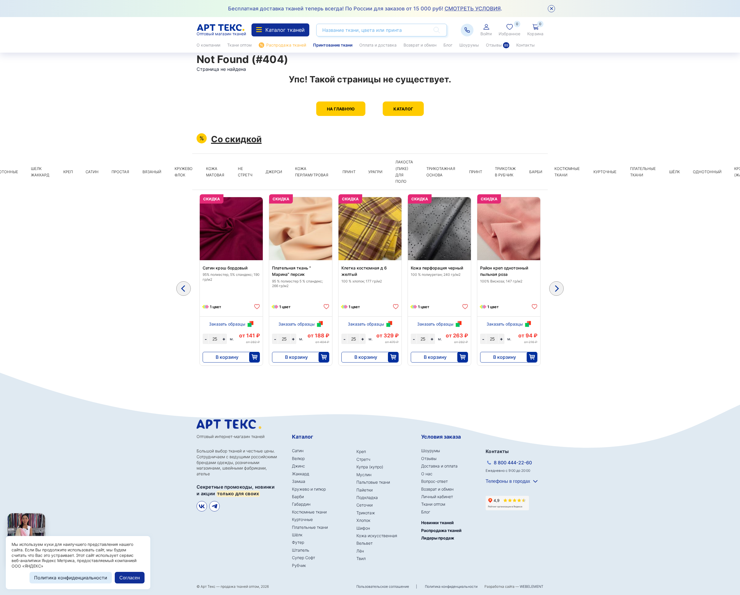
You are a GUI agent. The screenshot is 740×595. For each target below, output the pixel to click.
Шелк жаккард (40, 171)
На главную (341, 108)
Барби (535, 171)
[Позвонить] (467, 30)
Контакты (525, 44)
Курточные (605, 171)
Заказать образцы (227, 323)
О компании (208, 44)
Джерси (274, 171)
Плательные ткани (643, 171)
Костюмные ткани (567, 171)
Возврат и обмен (420, 44)
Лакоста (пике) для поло (404, 172)
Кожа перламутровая (311, 171)
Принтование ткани (332, 44)
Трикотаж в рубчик (505, 171)
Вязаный (152, 171)
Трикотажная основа (440, 171)
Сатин (92, 171)
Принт (349, 171)
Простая (120, 171)
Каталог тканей (285, 30)
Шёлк (674, 171)
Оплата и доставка (378, 44)
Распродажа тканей (286, 44)
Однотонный (707, 171)
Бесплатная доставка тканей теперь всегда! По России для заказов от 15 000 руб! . (365, 8)
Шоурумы (469, 44)
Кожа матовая (215, 171)
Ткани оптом (239, 44)
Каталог (403, 108)
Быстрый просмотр (231, 242)
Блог (447, 44)
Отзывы (497, 44)
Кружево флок (184, 171)
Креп (68, 171)
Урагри (375, 171)
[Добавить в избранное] (257, 306)
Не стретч (245, 171)
